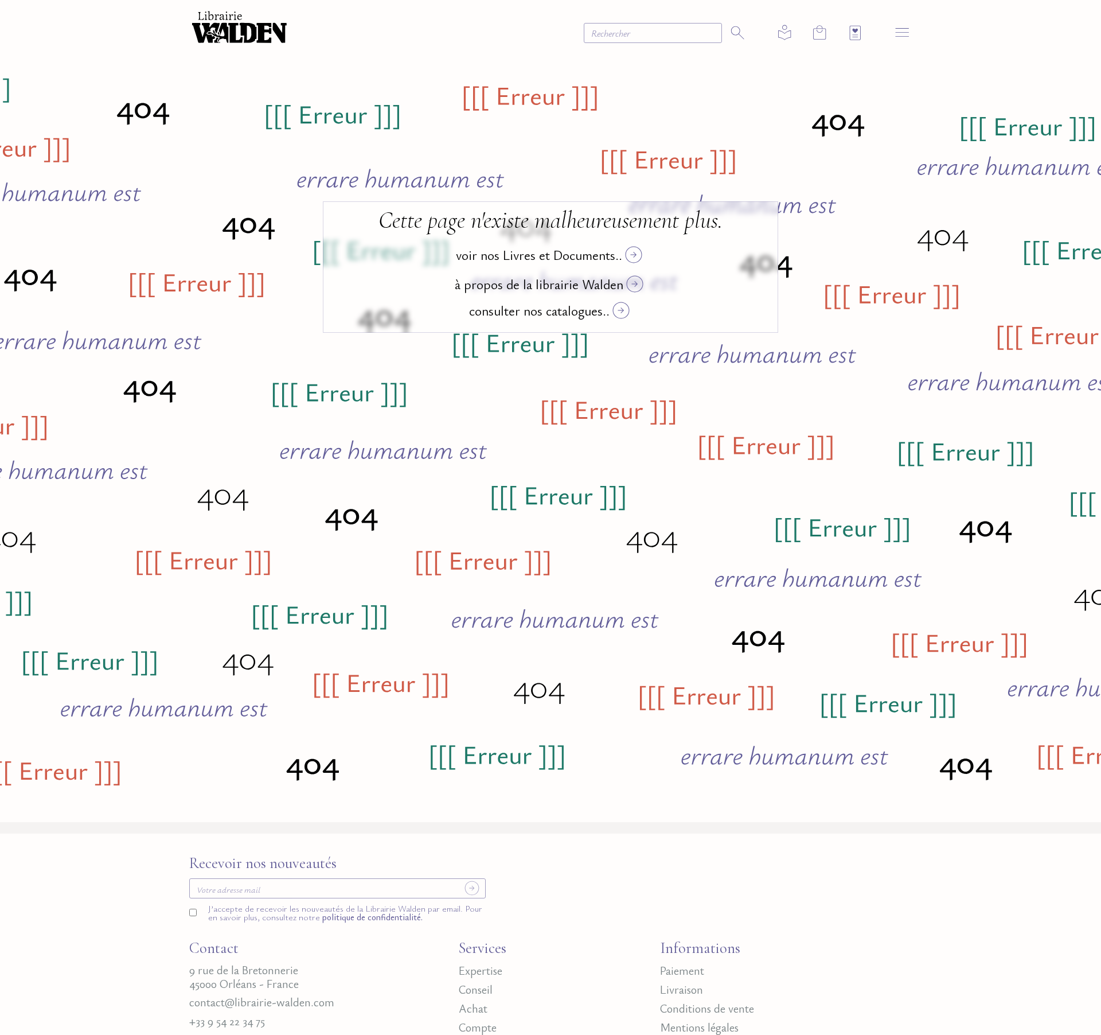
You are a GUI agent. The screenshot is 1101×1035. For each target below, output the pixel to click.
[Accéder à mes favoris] (855, 33)
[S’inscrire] (472, 888)
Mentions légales (699, 1027)
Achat (473, 1008)
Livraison (681, 989)
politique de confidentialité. (371, 917)
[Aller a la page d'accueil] (239, 25)
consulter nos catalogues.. (539, 310)
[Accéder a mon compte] (785, 33)
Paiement (682, 970)
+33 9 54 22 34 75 (227, 1021)
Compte (478, 1027)
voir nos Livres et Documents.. (539, 254)
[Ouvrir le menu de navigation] (902, 32)
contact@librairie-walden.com (261, 1002)
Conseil (476, 989)
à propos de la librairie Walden (539, 284)
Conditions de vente (707, 1008)
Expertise (480, 970)
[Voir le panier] (820, 32)
